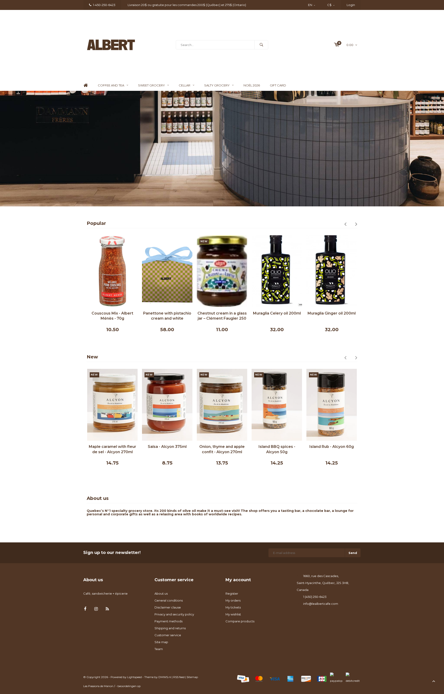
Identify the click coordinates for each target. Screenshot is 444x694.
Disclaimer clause (167, 607)
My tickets (233, 607)
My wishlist (233, 614)
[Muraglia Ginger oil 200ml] (331, 271)
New (92, 357)
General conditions (168, 600)
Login (351, 5)
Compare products (239, 621)
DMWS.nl (164, 677)
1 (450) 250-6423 (315, 597)
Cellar (184, 85)
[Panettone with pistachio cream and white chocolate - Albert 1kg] (167, 271)
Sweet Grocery (151, 85)
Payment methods (168, 621)
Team (158, 649)
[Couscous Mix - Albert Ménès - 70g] (112, 271)
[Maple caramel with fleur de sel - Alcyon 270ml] (112, 405)
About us (161, 593)
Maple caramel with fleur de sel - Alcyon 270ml (112, 449)
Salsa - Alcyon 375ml (167, 446)
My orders (232, 600)
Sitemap (192, 677)
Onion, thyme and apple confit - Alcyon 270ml (222, 449)
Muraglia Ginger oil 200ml (332, 313)
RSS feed (179, 677)
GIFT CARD (278, 85)
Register (231, 593)
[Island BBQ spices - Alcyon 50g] (277, 405)
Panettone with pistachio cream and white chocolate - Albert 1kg (167, 316)
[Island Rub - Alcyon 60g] (331, 405)
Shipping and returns (170, 628)
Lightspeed (134, 677)
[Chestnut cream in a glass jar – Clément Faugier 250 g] (222, 271)
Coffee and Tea (111, 85)
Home (85, 85)
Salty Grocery (217, 85)
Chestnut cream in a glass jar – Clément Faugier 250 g (222, 316)
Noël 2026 (252, 85)
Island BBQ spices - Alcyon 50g (277, 449)
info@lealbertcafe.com (320, 603)
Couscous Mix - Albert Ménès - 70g (112, 316)
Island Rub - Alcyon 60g (331, 446)
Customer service (167, 635)
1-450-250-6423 (104, 5)
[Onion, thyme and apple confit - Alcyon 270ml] (222, 405)
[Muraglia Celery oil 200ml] (277, 271)
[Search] (261, 44)
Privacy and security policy (174, 614)
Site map (161, 642)
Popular (96, 223)
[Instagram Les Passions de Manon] (96, 609)
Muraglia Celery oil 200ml (277, 313)
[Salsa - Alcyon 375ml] (167, 405)
